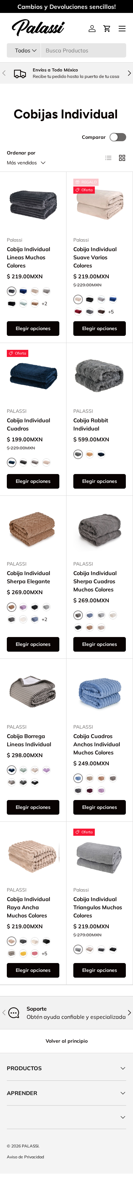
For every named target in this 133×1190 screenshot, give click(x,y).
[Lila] (23, 607)
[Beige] (90, 778)
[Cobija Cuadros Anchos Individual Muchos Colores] (99, 692)
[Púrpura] (90, 790)
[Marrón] (101, 778)
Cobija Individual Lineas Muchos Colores (28, 257)
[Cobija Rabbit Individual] (99, 376)
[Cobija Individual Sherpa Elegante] (33, 529)
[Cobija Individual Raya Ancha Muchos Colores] (33, 855)
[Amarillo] (23, 953)
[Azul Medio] (35, 619)
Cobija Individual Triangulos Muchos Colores (97, 907)
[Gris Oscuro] (90, 312)
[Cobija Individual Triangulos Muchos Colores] (99, 855)
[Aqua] (23, 303)
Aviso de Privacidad (25, 1156)
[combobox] (66, 50)
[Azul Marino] (23, 291)
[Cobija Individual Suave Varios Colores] (99, 205)
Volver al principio (67, 1041)
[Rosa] (35, 953)
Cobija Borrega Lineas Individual (29, 740)
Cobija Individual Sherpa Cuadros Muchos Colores (95, 581)
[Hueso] (23, 619)
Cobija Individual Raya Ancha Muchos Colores (28, 907)
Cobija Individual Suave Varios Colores (95, 257)
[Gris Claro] (46, 291)
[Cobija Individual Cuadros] (33, 376)
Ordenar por (21, 153)
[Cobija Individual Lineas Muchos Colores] (33, 205)
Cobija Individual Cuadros (28, 424)
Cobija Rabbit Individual (90, 424)
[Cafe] (35, 303)
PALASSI (30, 1145)
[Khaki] (90, 627)
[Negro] (12, 303)
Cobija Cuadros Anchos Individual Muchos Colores (96, 744)
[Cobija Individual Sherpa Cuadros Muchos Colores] (99, 529)
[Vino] (78, 312)
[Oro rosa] (101, 790)
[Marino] (101, 454)
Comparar (94, 137)
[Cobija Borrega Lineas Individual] (33, 692)
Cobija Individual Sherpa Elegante (28, 577)
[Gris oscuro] (78, 790)
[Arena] (35, 291)
